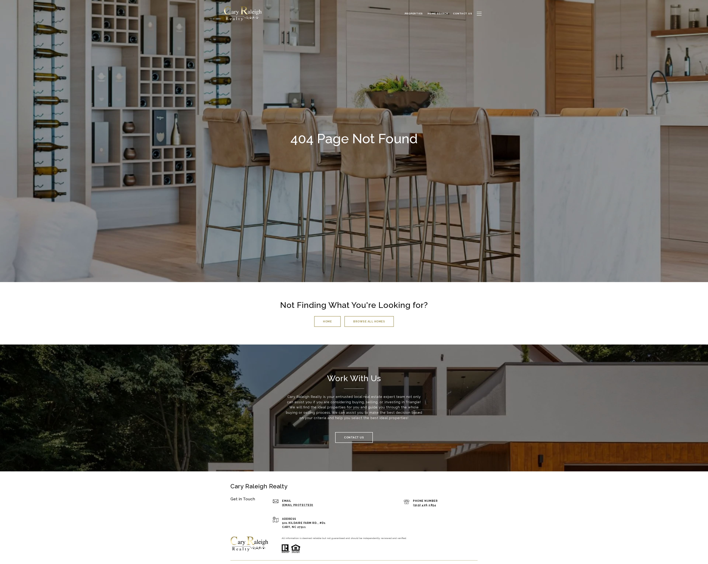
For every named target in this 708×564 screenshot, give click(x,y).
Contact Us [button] (354, 437)
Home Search (438, 13)
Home (327, 321)
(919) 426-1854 (424, 505)
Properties (414, 13)
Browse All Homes (369, 321)
